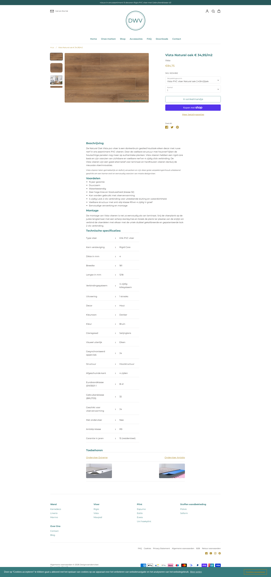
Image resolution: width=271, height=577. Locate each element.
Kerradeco (55, 509)
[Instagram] (214, 553)
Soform (184, 513)
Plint (139, 504)
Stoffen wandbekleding (193, 504)
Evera (140, 517)
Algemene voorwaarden (183, 548)
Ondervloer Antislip (175, 457)
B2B (198, 548)
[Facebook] (205, 553)
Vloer (96, 504)
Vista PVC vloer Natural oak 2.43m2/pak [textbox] (188, 81)
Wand (53, 504)
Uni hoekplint (144, 521)
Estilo (140, 513)
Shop (122, 39)
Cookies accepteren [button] (255, 572)
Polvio (183, 509)
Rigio (96, 509)
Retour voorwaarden (211, 548)
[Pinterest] (218, 553)
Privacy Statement (161, 548)
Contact (176, 39)
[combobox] (193, 79)
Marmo (54, 517)
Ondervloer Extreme (97, 457)
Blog (52, 535)
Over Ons (55, 526)
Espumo (141, 509)
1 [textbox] (167, 90)
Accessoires (136, 39)
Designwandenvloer (89, 564)
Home (93, 39)
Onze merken (108, 39)
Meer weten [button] (196, 572)
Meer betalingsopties (193, 114)
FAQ (149, 39)
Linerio (53, 513)
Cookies (147, 548)
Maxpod (98, 517)
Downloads (162, 39)
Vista (167, 60)
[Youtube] (210, 553)
